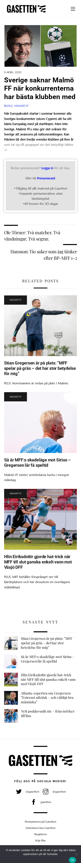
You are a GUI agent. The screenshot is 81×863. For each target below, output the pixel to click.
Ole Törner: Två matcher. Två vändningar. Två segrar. (32, 235)
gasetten (45, 802)
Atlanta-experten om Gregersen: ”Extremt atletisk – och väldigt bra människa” (47, 697)
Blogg (8, 106)
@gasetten (32, 791)
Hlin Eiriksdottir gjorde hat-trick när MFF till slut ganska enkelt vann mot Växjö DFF (38, 562)
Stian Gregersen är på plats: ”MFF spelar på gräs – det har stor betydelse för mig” (40, 368)
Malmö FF (21, 106)
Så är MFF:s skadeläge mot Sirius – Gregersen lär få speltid (37, 462)
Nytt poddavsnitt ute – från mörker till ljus (48, 713)
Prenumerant (46, 178)
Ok (72, 860)
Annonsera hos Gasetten (40, 828)
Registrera (40, 834)
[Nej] (76, 854)
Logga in (47, 168)
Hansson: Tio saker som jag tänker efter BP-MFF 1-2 (43, 254)
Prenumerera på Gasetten (40, 821)
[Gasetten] (26, 13)
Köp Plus (40, 840)
